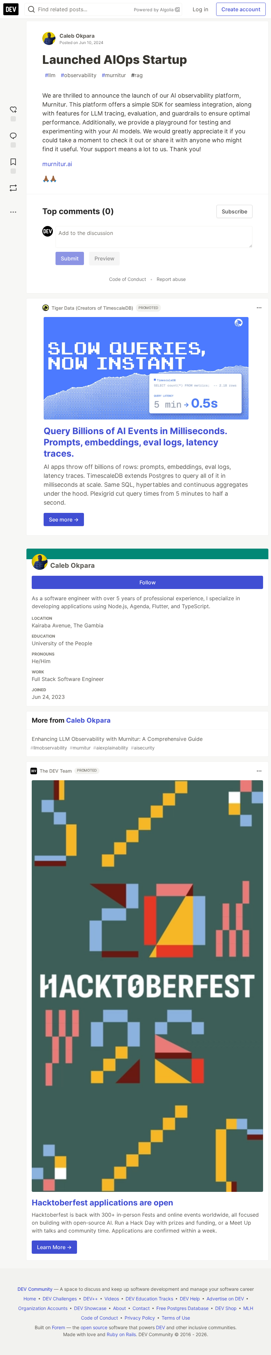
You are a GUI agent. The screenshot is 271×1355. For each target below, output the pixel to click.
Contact (141, 1308)
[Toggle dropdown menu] (259, 307)
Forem (58, 1327)
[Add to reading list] (13, 165)
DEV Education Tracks (149, 1298)
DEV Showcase (90, 1308)
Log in (200, 9)
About (119, 1308)
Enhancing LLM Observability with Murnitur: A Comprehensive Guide (116, 743)
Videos (111, 1298)
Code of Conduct (127, 279)
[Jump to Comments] (13, 139)
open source (94, 1327)
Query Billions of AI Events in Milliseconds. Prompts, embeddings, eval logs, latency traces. (135, 442)
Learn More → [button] (54, 1247)
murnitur (114, 75)
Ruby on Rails (121, 1334)
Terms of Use (176, 1318)
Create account (240, 9)
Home (29, 1298)
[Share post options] (13, 212)
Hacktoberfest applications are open (102, 1202)
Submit (70, 258)
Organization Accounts (42, 1308)
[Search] (31, 9)
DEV (160, 1327)
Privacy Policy (140, 1318)
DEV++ (90, 1298)
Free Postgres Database (182, 1308)
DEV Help (190, 1298)
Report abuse (171, 279)
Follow (147, 582)
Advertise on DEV (225, 1298)
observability (79, 75)
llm (50, 75)
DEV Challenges (60, 1298)
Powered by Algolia (154, 9)
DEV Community (35, 1289)
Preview (104, 258)
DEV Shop (226, 1308)
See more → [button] (64, 519)
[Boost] (13, 188)
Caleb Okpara (77, 35)
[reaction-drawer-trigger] (13, 113)
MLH (248, 1308)
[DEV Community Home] (11, 9)
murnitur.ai (57, 163)
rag (137, 75)
